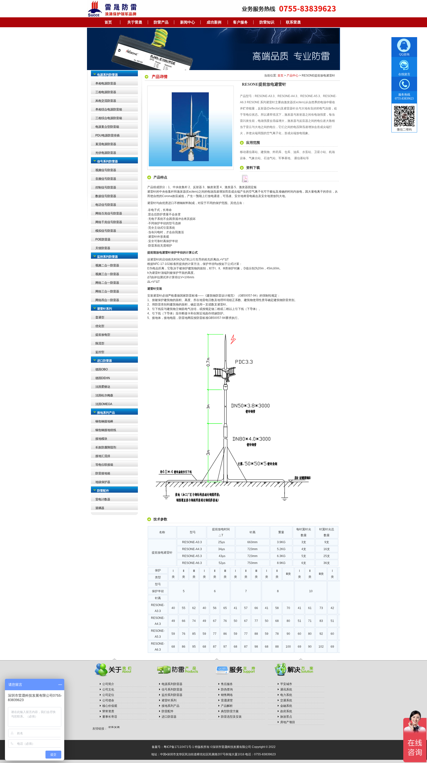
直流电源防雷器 (105, 144)
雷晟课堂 (227, 700)
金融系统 (286, 706)
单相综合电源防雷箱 (108, 109)
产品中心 (293, 75)
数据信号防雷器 (105, 196)
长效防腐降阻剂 (105, 447)
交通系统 (286, 700)
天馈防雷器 (102, 248)
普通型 (99, 317)
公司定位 (108, 695)
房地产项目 (287, 722)
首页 (280, 75)
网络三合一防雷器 (107, 291)
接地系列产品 (170, 706)
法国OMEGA (103, 404)
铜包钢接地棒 (104, 421)
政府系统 (286, 711)
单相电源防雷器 (105, 83)
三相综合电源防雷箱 (108, 118)
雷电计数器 (102, 499)
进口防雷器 (169, 716)
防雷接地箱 (102, 473)
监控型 (99, 352)
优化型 (99, 326)
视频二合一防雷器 (107, 265)
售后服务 (227, 684)
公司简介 (108, 684)
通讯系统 (286, 689)
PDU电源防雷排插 (107, 135)
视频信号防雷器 (105, 170)
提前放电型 (102, 334)
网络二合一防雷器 (107, 282)
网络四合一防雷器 (107, 300)
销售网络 (227, 695)
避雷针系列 (169, 700)
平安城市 (286, 684)
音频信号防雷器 (105, 178)
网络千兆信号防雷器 (108, 222)
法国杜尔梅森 (104, 395)
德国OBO (101, 369)
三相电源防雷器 (105, 92)
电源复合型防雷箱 (107, 126)
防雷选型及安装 (231, 716)
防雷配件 (167, 711)
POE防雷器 (102, 239)
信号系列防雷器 (172, 689)
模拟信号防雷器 (105, 230)
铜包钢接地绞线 (105, 430)
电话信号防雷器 (105, 204)
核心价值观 (109, 706)
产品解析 (227, 706)
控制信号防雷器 (105, 187)
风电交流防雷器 (105, 100)
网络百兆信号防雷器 (108, 213)
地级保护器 (102, 482)
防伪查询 (227, 689)
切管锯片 (114, 728)
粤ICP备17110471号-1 (179, 747)
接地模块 (101, 438)
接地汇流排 (102, 456)
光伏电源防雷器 (105, 152)
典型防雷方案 (230, 711)
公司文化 (108, 689)
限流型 (99, 343)
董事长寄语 (109, 716)
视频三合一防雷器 (107, 274)
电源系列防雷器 (172, 684)
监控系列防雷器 (172, 695)
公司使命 (108, 700)
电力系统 (286, 695)
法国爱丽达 (102, 386)
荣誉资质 (108, 711)
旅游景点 (286, 716)
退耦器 (99, 508)
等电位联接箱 (104, 464)
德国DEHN (102, 378)
